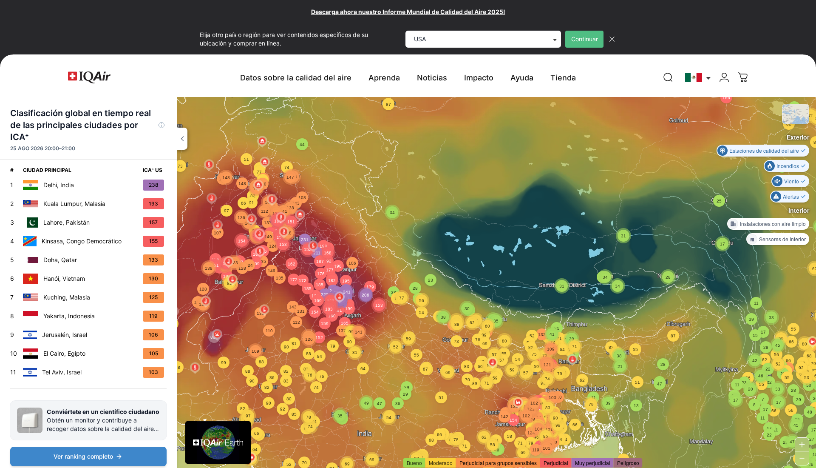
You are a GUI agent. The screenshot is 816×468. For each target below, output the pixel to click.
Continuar (584, 39)
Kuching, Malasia (66, 297)
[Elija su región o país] (698, 78)
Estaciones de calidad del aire (764, 150)
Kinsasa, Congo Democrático (82, 241)
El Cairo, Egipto (64, 353)
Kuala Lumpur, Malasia (74, 203)
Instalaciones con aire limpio (773, 223)
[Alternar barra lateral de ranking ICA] (182, 139)
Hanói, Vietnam (64, 278)
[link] (668, 77)
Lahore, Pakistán (66, 222)
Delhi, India (58, 184)
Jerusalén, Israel (64, 334)
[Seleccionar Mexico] (698, 78)
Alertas (791, 196)
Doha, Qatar (60, 259)
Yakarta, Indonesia (69, 316)
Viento (791, 181)
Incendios (787, 165)
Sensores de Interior (782, 239)
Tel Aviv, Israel (62, 372)
